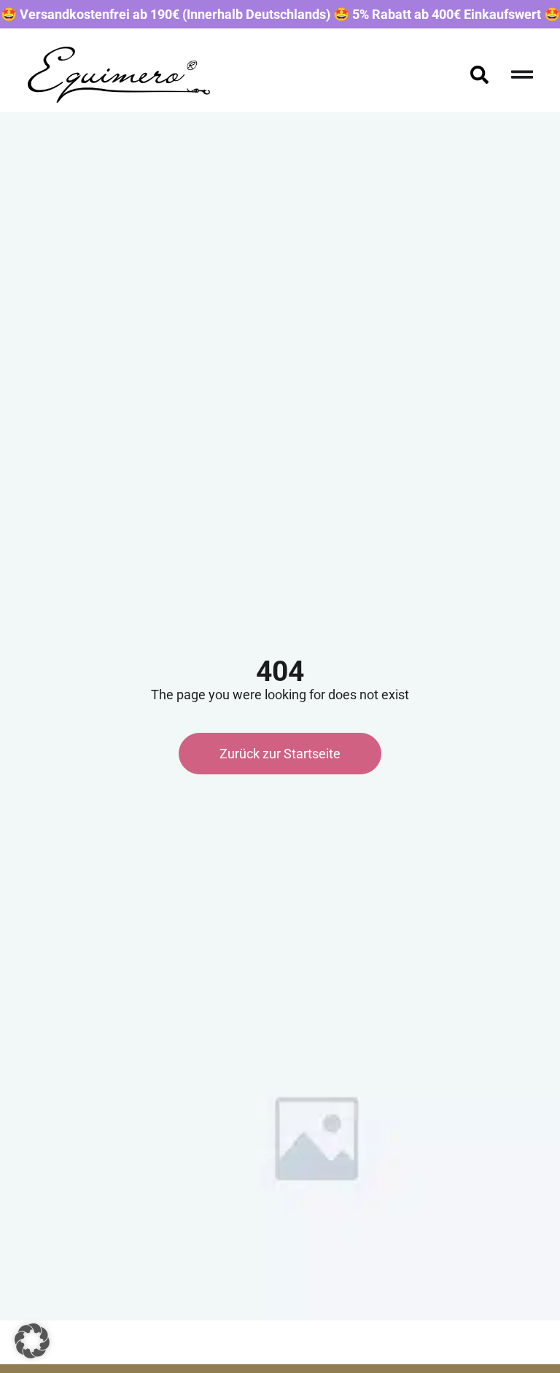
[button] (32, 1341)
